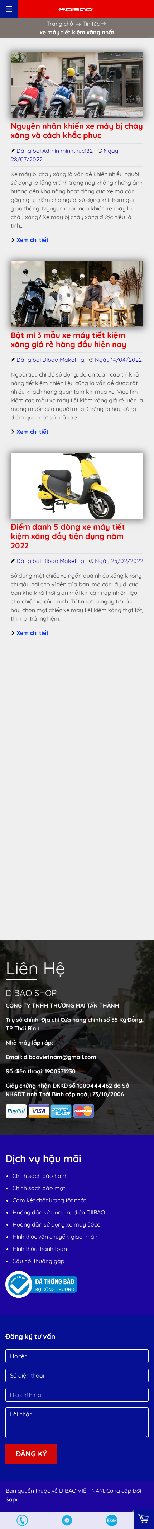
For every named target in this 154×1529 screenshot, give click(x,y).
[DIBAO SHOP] (75, 9)
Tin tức (91, 23)
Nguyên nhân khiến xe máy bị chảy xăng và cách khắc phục (77, 130)
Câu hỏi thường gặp (38, 1261)
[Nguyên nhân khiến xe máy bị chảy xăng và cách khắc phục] (77, 85)
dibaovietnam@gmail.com (60, 1056)
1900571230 (60, 1071)
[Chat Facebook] (67, 1520)
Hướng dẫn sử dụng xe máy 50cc (56, 1224)
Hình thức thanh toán (40, 1248)
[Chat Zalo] (112, 1520)
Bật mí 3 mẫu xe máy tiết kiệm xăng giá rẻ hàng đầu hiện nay (68, 339)
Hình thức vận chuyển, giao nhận (55, 1236)
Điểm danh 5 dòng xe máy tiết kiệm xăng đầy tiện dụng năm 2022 (68, 536)
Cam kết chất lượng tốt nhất (49, 1200)
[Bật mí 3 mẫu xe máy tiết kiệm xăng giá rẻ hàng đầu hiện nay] (77, 294)
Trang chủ (60, 23)
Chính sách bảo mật (39, 1187)
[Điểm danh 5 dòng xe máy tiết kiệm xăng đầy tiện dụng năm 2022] (77, 486)
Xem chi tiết (32, 239)
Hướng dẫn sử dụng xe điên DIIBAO (59, 1212)
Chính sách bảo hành (40, 1175)
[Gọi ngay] (22, 1520)
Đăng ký (31, 1453)
